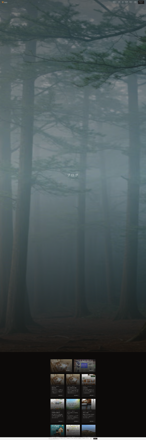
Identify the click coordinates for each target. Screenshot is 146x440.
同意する (95, 438)
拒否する (91, 438)
